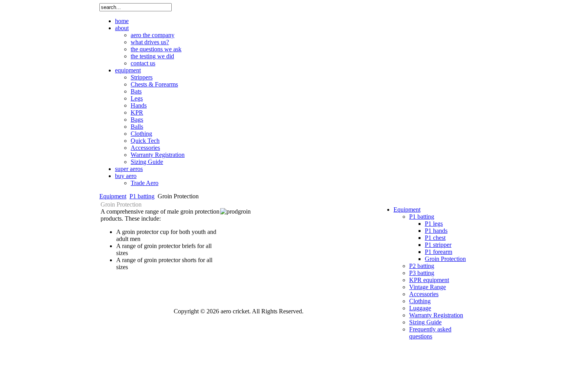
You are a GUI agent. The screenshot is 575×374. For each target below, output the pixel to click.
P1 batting (142, 196)
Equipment (112, 196)
